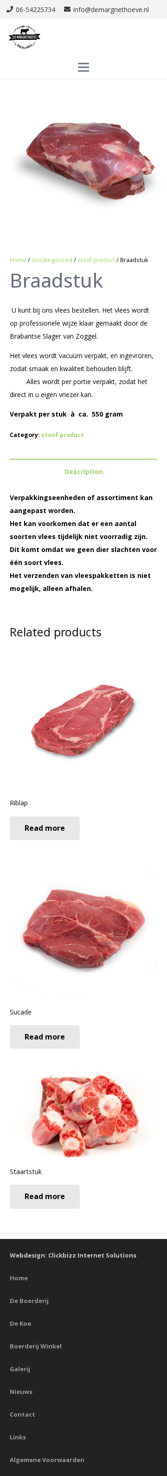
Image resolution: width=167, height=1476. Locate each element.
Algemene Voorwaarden (47, 1460)
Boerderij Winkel (36, 1346)
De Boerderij (29, 1300)
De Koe (20, 1323)
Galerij (20, 1369)
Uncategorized (52, 260)
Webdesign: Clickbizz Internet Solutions (73, 1255)
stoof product (96, 260)
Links (18, 1437)
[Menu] (83, 67)
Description (83, 471)
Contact (22, 1414)
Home (18, 260)
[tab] (83, 472)
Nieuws (21, 1391)
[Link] (24, 37)
